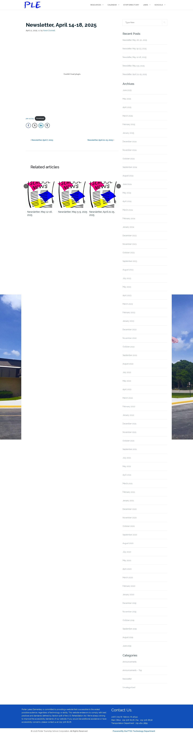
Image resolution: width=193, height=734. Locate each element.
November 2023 (130, 244)
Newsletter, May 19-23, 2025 (134, 49)
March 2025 (128, 116)
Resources (95, 5)
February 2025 (129, 124)
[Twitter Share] (34, 125)
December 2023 (130, 235)
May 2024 (127, 193)
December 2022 (130, 330)
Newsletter (127, 679)
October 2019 (128, 620)
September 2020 (130, 535)
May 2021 (127, 466)
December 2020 (130, 509)
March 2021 (127, 483)
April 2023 (127, 295)
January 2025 (128, 133)
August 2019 (128, 637)
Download (40, 118)
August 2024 (128, 176)
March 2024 (128, 210)
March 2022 (128, 398)
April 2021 (127, 475)
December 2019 (129, 603)
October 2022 (129, 347)
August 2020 (128, 543)
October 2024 (129, 159)
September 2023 (130, 261)
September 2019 (130, 629)
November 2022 (130, 338)
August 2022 (128, 364)
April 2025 (127, 107)
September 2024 (130, 167)
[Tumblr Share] (47, 125)
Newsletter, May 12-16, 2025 (39, 213)
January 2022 (128, 415)
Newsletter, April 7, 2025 (42, 140)
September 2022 (130, 355)
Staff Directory (131, 5)
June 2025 (127, 90)
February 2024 (129, 218)
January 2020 (128, 595)
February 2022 (129, 406)
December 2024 (130, 141)
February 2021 (129, 492)
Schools (159, 5)
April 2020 (127, 569)
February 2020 (129, 586)
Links (145, 5)
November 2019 (129, 612)
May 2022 (127, 381)
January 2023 (128, 321)
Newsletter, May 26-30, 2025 (135, 40)
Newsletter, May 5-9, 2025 (72, 211)
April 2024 (127, 201)
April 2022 (127, 389)
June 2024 (127, 184)
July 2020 (127, 552)
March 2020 (128, 577)
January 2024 (128, 227)
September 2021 (130, 449)
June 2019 (127, 646)
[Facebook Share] (28, 125)
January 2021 (128, 501)
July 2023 (127, 278)
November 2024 (130, 150)
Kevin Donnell (49, 30)
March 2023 (128, 304)
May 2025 (127, 99)
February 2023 (129, 312)
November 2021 (129, 432)
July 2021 (127, 458)
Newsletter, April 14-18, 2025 (61, 25)
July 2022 (127, 372)
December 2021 (129, 424)
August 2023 (128, 270)
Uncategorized (129, 687)
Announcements (130, 662)
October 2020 (129, 526)
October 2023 (129, 253)
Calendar (112, 5)
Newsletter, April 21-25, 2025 (100, 140)
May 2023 (127, 287)
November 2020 (130, 518)
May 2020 (127, 560)
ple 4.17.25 (30, 118)
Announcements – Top (132, 670)
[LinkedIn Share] (40, 125)
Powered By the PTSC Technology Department (134, 731)
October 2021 (128, 441)
